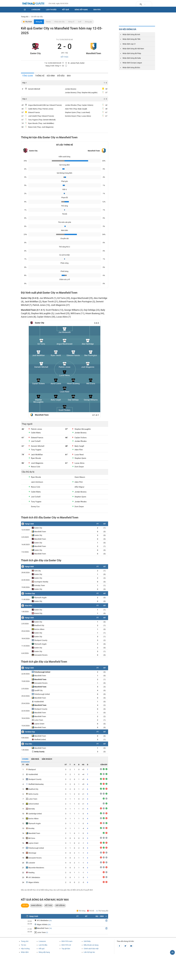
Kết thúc (48, 905)
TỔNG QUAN (27, 76)
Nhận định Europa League (132, 63)
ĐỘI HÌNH (51, 76)
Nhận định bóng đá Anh (131, 34)
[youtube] (131, 946)
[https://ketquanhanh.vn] (33, 4)
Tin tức (23, 945)
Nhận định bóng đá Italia (132, 58)
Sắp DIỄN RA (60, 905)
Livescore (35, 10)
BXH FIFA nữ (66, 945)
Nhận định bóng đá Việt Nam (133, 49)
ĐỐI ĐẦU (61, 76)
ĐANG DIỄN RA (36, 905)
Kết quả (65, 10)
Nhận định (25, 952)
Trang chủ (24, 941)
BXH (69, 76)
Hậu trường (25, 949)
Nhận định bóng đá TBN (131, 39)
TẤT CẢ (25, 905)
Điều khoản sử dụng (91, 945)
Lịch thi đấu (51, 10)
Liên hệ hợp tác (89, 952)
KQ (97, 916)
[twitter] (125, 946)
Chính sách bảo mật (91, 949)
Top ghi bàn (66, 949)
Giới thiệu (87, 941)
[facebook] (119, 946)
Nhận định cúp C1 (129, 44)
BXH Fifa (97, 10)
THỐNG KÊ (39, 76)
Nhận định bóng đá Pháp (132, 53)
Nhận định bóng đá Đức (131, 67)
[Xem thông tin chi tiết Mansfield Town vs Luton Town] (106, 928)
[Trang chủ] (25, 9)
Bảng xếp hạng (81, 10)
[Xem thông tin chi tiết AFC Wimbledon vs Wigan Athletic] (106, 920)
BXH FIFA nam (67, 941)
